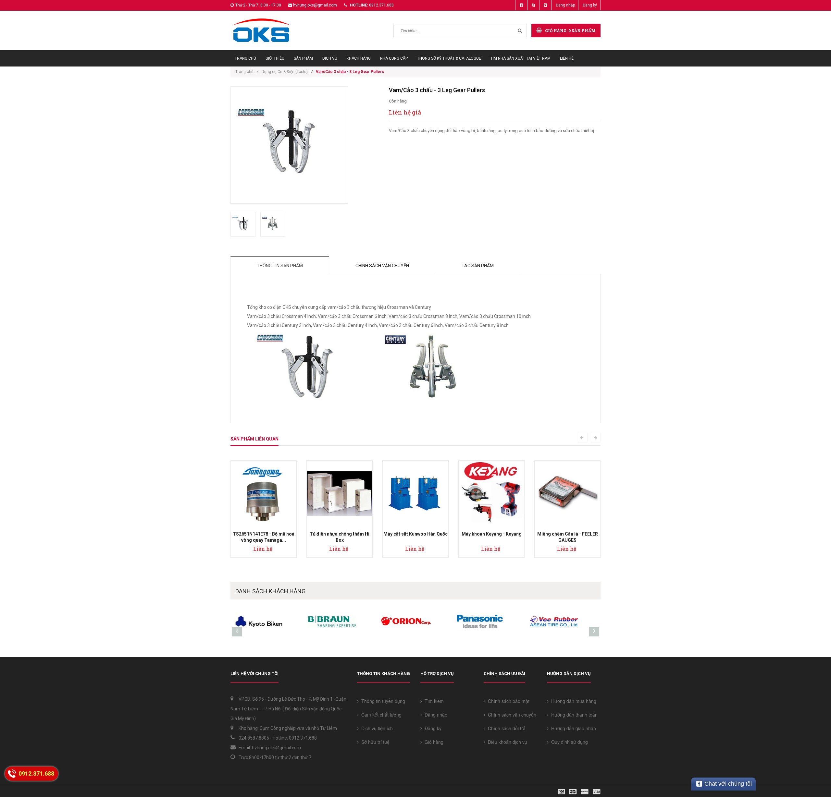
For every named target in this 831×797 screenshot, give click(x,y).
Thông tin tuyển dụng (382, 701)
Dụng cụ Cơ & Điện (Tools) (285, 71)
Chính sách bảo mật (507, 701)
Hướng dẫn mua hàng (572, 701)
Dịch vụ (329, 58)
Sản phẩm (303, 58)
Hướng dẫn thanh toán (573, 714)
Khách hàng (359, 58)
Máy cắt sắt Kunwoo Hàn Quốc (415, 534)
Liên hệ (567, 58)
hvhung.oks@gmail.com (315, 5)
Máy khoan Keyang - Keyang (492, 534)
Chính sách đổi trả (505, 728)
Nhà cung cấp (394, 58)
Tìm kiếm (433, 701)
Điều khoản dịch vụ (506, 742)
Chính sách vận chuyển (382, 265)
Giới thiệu (275, 58)
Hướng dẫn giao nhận (572, 728)
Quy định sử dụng (568, 742)
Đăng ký (590, 5)
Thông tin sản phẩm (280, 265)
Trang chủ (245, 58)
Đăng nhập (565, 5)
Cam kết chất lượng (380, 714)
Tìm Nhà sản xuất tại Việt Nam (520, 58)
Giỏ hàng (432, 742)
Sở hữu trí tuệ (374, 742)
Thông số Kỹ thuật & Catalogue (449, 58)
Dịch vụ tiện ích (376, 728)
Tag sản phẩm (478, 265)
